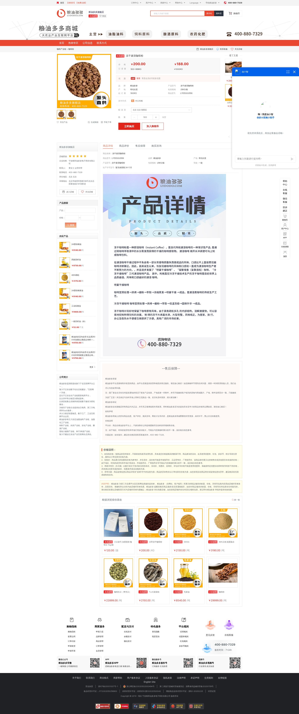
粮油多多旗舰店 (206, 49)
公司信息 (88, 42)
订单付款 (71, 641)
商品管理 (99, 641)
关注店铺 (238, 49)
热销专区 (73, 42)
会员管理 (99, 651)
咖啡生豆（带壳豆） (117, 592)
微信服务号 (156, 659)
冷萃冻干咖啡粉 (150, 542)
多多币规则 (183, 646)
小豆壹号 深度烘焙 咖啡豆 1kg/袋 (118, 543)
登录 (138, 78)
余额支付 (127, 636)
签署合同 (71, 636)
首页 (62, 3)
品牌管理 (99, 636)
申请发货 (71, 646)
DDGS (181, 542)
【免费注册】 (81, 3)
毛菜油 (182, 592)
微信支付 (127, 641)
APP (107, 659)
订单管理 (99, 646)
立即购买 (129, 126)
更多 (92, 367)
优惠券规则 (183, 636)
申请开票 (71, 651)
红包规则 (183, 641)
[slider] (82, 156)
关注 (104, 16)
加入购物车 (153, 126)
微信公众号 (63, 659)
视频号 (201, 659)
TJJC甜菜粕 (149, 592)
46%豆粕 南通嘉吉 (221, 542)
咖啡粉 (71, 49)
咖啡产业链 (61, 49)
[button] (134, 117)
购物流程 (71, 631)
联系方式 (102, 42)
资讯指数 (155, 631)
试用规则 (183, 631)
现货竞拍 (155, 636)
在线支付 (127, 631)
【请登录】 (71, 3)
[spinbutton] (145, 117)
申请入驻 (99, 631)
